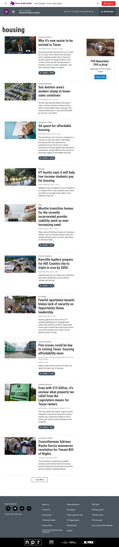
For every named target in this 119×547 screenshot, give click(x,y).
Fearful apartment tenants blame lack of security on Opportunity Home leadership (56, 306)
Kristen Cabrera (43, 229)
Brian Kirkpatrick (43, 99)
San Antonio (42, 296)
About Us (45, 504)
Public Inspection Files (75, 515)
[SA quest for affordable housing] (20, 130)
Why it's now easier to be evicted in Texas (55, 43)
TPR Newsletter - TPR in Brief (100, 62)
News (40, 205)
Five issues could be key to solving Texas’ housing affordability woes (56, 349)
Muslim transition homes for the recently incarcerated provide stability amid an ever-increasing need (55, 216)
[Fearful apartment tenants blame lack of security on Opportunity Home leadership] (20, 304)
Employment (47, 515)
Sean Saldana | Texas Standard (48, 408)
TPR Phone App (97, 515)
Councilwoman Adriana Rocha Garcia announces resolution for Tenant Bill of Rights (55, 448)
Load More (39, 480)
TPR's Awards (97, 520)
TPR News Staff (98, 510)
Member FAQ (72, 525)
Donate (109, 3)
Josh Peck (41, 458)
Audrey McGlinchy (44, 184)
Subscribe (100, 77)
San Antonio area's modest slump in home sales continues (54, 91)
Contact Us (46, 510)
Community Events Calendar (102, 525)
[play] (6, 11)
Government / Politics (45, 122)
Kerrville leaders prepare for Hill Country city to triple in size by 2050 (55, 263)
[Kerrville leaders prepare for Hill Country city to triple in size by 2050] (20, 264)
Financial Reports (73, 504)
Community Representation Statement (52, 531)
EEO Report (71, 510)
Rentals (70, 531)
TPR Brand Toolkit (48, 520)
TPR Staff (95, 504)
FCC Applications (73, 520)
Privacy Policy (47, 525)
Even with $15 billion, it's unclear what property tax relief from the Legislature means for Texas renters (56, 396)
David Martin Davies (44, 49)
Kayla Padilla (42, 316)
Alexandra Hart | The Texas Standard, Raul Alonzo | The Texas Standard (55, 358)
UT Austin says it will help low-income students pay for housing (56, 176)
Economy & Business (45, 37)
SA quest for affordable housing (54, 128)
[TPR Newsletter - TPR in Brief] (100, 47)
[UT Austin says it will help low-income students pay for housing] (20, 177)
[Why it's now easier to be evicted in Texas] (20, 45)
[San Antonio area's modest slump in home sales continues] (20, 91)
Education (41, 169)
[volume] (13, 11)
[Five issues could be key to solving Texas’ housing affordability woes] (20, 349)
